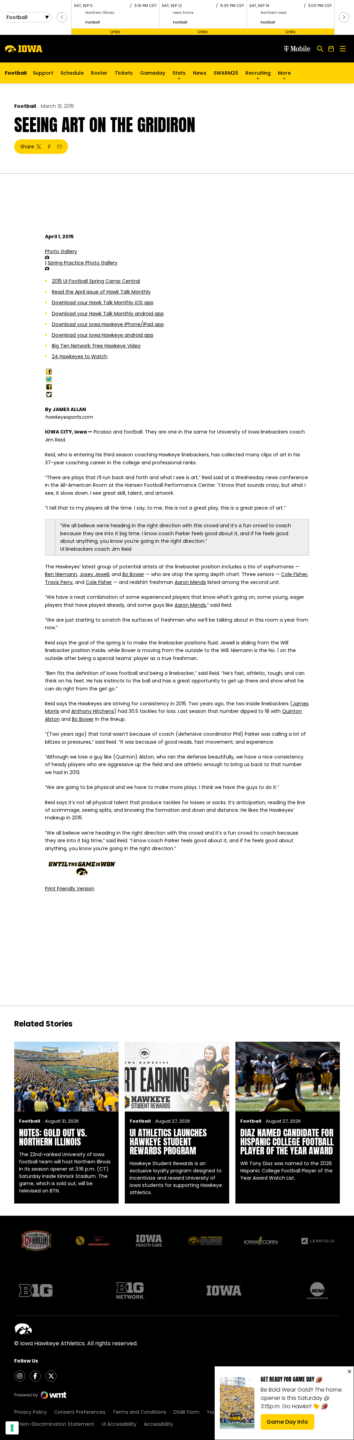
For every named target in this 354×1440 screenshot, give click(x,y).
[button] (62, 17)
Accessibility (158, 1424)
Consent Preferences (79, 1412)
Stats (179, 72)
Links (115, 31)
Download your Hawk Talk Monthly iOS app (102, 302)
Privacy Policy (30, 1412)
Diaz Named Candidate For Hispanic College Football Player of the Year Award (287, 1142)
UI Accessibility (119, 1424)
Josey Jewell (94, 574)
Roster (99, 72)
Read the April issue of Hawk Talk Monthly (101, 291)
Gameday (152, 72)
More (284, 72)
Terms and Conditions (139, 1412)
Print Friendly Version (69, 888)
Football (25, 106)
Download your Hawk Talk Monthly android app (108, 313)
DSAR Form (186, 1412)
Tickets (124, 74)
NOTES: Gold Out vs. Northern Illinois (53, 1137)
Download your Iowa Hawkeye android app (102, 335)
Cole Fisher (294, 574)
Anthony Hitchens (92, 711)
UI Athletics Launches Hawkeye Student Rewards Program (168, 1142)
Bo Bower (133, 574)
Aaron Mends (190, 582)
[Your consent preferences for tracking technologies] (12, 1427)
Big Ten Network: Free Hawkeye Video (96, 345)
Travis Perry (59, 582)
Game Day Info (290, 1424)
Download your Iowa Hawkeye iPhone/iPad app (108, 324)
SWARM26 (226, 72)
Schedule (72, 72)
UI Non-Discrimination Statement (54, 1424)
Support (43, 72)
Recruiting (258, 72)
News (199, 72)
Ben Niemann (61, 574)
